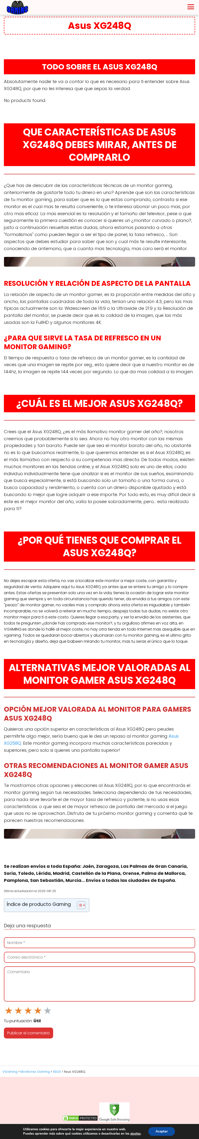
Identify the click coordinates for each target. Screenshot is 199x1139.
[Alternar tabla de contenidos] (78, 905)
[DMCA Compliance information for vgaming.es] (80, 1120)
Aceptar (162, 1131)
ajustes (135, 1133)
